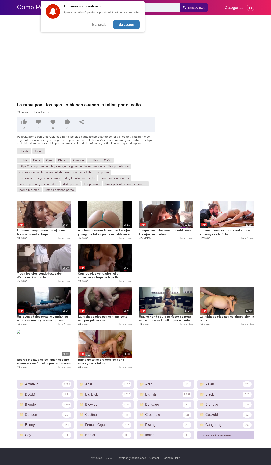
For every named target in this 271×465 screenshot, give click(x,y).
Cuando (78, 160)
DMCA (109, 458)
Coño (107, 160)
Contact (154, 458)
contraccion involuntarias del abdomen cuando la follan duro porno (64, 172)
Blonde (24, 151)
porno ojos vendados (115, 178)
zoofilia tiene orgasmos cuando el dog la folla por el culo (57, 178)
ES (250, 7)
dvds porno (70, 184)
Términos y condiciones (131, 458)
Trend (39, 151)
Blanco (62, 160)
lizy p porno (92, 184)
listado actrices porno (59, 190)
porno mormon (29, 190)
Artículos (96, 458)
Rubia (23, 160)
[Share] (81, 121)
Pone (36, 160)
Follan (94, 160)
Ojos (49, 160)
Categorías (234, 7)
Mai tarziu (99, 24)
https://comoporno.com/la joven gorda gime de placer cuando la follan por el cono (74, 166)
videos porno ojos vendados (38, 184)
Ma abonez (126, 24)
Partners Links (171, 458)
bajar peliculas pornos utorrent (125, 184)
